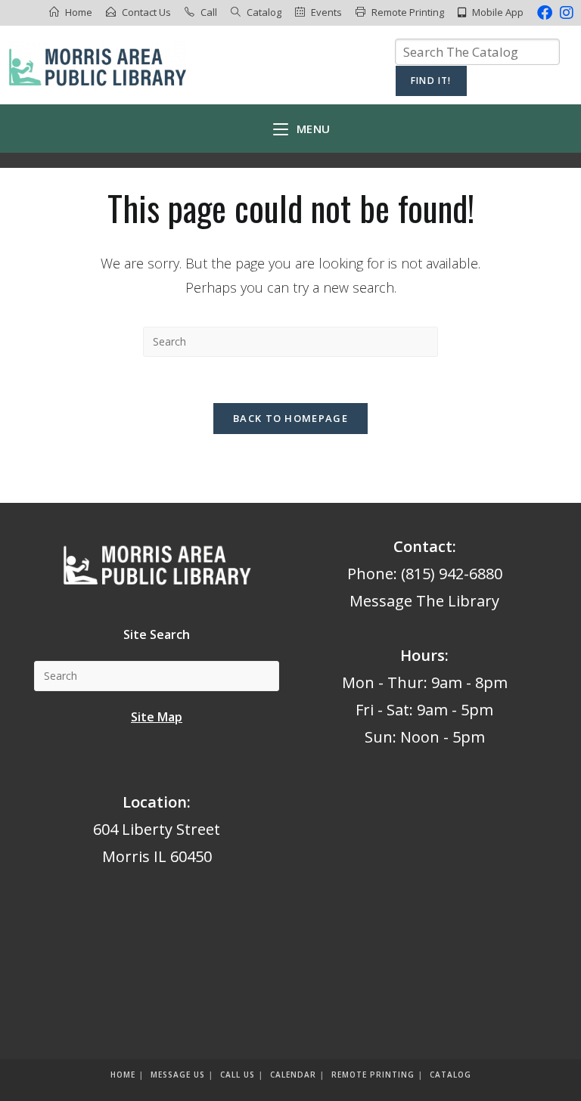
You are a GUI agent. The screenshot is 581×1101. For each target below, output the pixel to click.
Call (208, 12)
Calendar (293, 1074)
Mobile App (498, 12)
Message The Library (424, 601)
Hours (422, 655)
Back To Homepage (290, 418)
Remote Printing (407, 12)
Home (78, 12)
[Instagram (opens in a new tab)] (564, 12)
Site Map (156, 717)
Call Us (237, 1074)
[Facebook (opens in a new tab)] (544, 12)
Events (326, 12)
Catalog (264, 12)
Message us (178, 1074)
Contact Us (146, 12)
